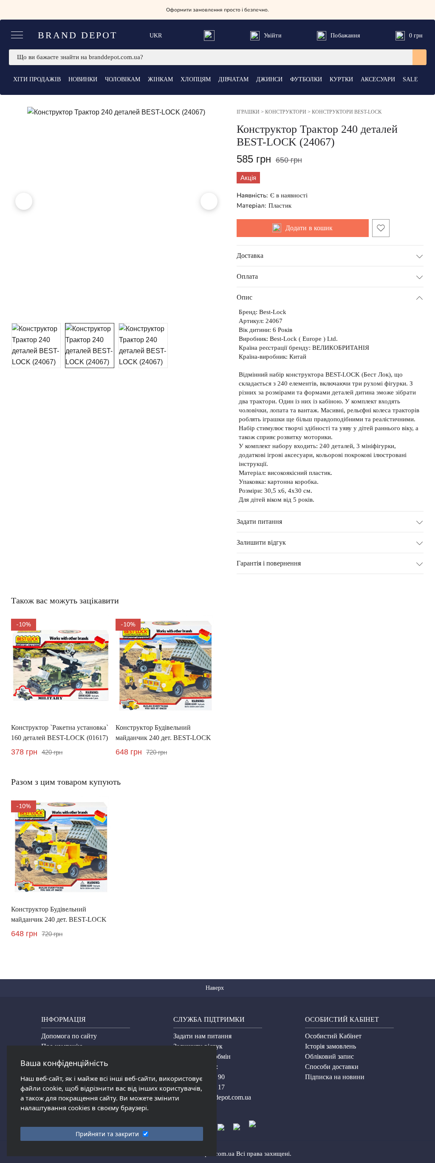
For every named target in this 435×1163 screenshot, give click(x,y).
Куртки (341, 79)
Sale (410, 79)
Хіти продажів (37, 79)
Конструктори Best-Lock (347, 112)
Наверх (216, 988)
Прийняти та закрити (107, 1134)
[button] (23, 201)
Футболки (306, 79)
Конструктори (285, 112)
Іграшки (248, 112)
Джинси (269, 79)
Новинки (82, 79)
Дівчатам (233, 79)
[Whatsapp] (209, 36)
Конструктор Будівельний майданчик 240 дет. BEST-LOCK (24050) (163, 738)
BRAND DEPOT (77, 35)
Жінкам (160, 79)
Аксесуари (378, 79)
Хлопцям (196, 79)
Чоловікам (122, 79)
